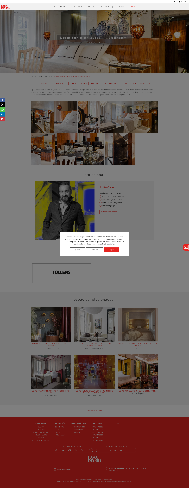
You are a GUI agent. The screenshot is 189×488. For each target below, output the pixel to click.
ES (174, 1)
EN (178, 1)
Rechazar (94, 250)
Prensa (91, 7)
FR (181, 1)
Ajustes (77, 250)
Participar (104, 7)
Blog (132, 7)
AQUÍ (70, 241)
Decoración (76, 7)
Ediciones (119, 7)
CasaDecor (5, 7)
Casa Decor (59, 7)
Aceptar (111, 250)
